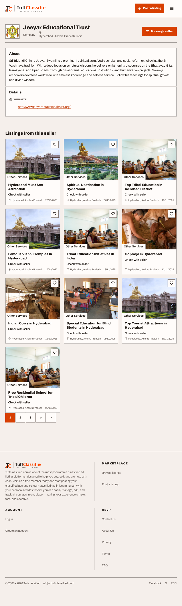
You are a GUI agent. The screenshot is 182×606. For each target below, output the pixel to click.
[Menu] (172, 8)
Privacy (107, 542)
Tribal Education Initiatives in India (90, 256)
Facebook (155, 583)
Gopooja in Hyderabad (143, 254)
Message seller (162, 31)
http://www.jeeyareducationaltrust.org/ (44, 107)
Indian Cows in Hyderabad (29, 323)
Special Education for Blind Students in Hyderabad (89, 325)
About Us (108, 530)
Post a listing (110, 484)
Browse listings (111, 472)
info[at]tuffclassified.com (58, 583)
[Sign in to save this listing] (55, 144)
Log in (9, 519)
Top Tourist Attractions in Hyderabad (146, 325)
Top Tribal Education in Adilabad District (143, 187)
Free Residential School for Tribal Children (30, 395)
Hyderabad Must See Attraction (25, 187)
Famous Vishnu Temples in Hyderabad (30, 256)
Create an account (16, 530)
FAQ (105, 565)
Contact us (109, 519)
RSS (174, 583)
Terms (106, 553)
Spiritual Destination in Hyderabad (85, 187)
